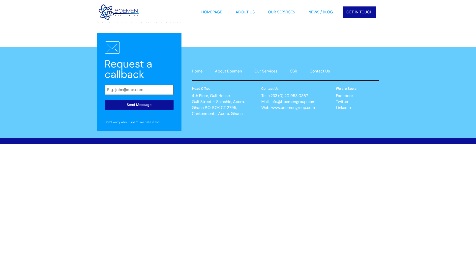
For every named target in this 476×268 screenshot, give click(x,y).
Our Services (281, 12)
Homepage (211, 12)
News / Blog (320, 12)
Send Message (139, 104)
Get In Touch (359, 12)
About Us (245, 12)
